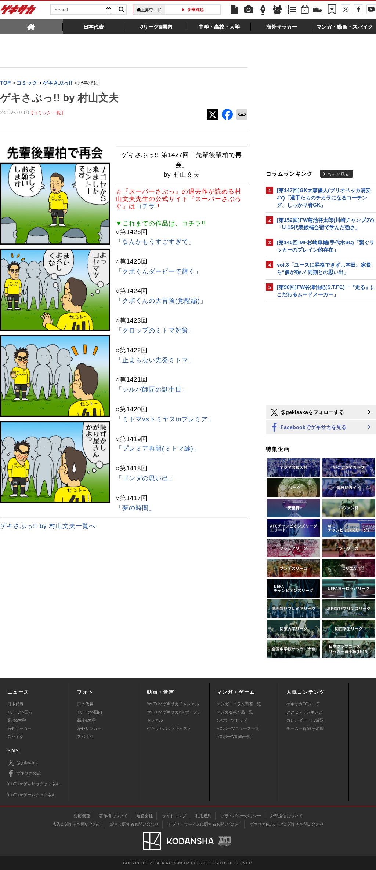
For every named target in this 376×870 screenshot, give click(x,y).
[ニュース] (234, 9)
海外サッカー (19, 728)
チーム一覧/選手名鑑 (305, 728)
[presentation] (31, 26)
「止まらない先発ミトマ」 (155, 360)
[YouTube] (371, 9)
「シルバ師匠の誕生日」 (152, 389)
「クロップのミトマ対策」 (155, 330)
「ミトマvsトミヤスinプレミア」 (165, 419)
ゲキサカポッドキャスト (169, 728)
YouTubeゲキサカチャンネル (173, 704)
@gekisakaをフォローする (311, 412)
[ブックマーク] (331, 9)
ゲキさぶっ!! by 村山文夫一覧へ (47, 525)
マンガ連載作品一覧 (235, 712)
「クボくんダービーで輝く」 (159, 271)
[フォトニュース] (248, 9)
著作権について (113, 816)
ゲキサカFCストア (303, 704)
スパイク (15, 736)
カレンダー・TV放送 (305, 720)
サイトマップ (174, 816)
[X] (345, 9)
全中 (213, 9)
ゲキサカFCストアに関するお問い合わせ (287, 824)
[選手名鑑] (277, 9)
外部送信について (286, 816)
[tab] (31, 26)
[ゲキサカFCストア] (317, 10)
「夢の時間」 (135, 507)
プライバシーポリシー (241, 816)
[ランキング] (291, 9)
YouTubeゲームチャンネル (31, 795)
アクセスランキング (304, 712)
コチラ (146, 206)
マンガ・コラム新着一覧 (239, 704)
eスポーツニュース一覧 (238, 728)
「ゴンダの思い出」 (145, 478)
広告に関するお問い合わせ (77, 824)
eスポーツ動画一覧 (234, 736)
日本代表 (15, 704)
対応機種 (82, 816)
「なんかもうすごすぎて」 (155, 241)
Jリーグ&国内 (19, 712)
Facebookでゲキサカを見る (313, 427)
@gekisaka (27, 762)
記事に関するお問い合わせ (134, 824)
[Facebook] (358, 9)
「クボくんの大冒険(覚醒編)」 (161, 300)
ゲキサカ (18, 12)
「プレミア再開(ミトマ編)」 (158, 448)
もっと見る (339, 174)
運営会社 (145, 816)
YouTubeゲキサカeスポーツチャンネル (174, 716)
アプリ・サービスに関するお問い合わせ (204, 824)
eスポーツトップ (232, 720)
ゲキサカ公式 (29, 773)
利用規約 (203, 816)
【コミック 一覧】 (47, 112)
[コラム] (262, 9)
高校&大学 (16, 720)
